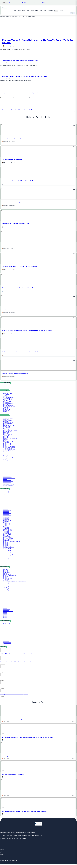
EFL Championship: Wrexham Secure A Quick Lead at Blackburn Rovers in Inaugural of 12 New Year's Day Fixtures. (16, 661)
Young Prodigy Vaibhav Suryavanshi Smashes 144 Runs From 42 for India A (18, 756)
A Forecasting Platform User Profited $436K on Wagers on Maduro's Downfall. (20, 60)
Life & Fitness (50, 10)
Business (23, 10)
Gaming (41, 10)
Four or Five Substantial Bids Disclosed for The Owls (13, 793)
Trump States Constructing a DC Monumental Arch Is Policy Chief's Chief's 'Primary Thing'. (16, 833)
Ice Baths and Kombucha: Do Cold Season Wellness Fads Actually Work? (13, 838)
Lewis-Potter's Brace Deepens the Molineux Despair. (13, 774)
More (55, 10)
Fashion (32, 10)
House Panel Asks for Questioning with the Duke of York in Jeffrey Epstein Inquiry (20, 109)
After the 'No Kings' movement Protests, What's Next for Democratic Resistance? (17, 287)
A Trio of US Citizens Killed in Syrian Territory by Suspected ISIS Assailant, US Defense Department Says (22, 202)
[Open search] (71, 13)
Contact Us (61, 10)
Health (45, 10)
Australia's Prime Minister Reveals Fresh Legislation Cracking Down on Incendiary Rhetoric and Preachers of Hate (16, 653)
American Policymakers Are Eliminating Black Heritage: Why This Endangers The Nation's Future (25, 76)
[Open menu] (74, 13)
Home (15, 10)
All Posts (19, 10)
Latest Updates (5, 2)
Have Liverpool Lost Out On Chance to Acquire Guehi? (12, 244)
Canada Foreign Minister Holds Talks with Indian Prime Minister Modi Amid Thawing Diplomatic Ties (14, 694)
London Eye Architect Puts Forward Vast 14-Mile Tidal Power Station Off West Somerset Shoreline (17, 832)
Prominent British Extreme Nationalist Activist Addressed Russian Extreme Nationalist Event (19, 266)
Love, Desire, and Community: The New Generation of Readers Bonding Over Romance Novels (17, 840)
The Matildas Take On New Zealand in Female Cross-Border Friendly (15, 373)
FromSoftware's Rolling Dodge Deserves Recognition (12, 159)
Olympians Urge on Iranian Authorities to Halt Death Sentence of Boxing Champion (20, 92)
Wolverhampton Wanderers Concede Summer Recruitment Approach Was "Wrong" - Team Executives (21, 351)
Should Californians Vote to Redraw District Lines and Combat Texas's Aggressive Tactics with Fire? (27, 2)
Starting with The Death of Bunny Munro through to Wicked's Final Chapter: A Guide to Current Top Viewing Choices (21, 835)
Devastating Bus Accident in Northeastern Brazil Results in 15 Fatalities (15, 223)
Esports (28, 10)
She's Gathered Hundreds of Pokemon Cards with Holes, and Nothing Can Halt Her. (18, 180)
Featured (36, 10)
